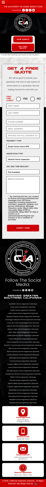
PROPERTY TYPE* (14, 141)
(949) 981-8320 (23, 439)
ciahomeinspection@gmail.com (21, 216)
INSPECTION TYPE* (14, 154)
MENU (9, 2)
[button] (4, 2)
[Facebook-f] (23, 10)
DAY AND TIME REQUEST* (17, 167)
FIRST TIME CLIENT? (10, 99)
